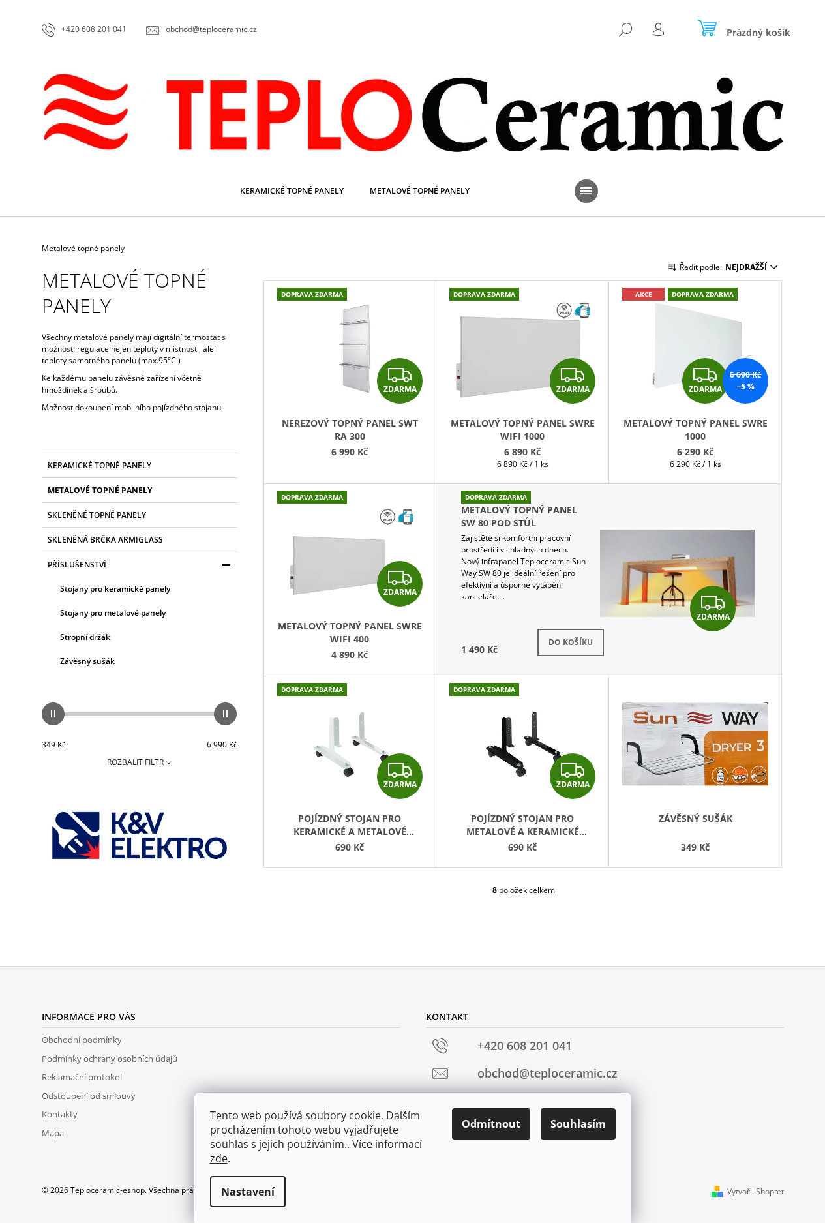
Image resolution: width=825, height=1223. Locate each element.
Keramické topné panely (99, 465)
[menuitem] (292, 191)
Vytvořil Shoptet (755, 1191)
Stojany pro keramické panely (115, 588)
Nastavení (248, 1192)
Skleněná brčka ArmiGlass (105, 539)
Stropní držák (85, 636)
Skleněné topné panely (97, 515)
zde (219, 1158)
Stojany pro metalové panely (113, 612)
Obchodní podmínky (82, 1040)
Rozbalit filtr (135, 762)
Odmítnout (491, 1124)
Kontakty (60, 1114)
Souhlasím (578, 1124)
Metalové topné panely (100, 490)
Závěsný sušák (87, 661)
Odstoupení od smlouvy (89, 1096)
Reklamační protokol (82, 1077)
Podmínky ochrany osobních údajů (109, 1058)
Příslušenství (77, 564)
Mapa (53, 1133)
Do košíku (570, 642)
